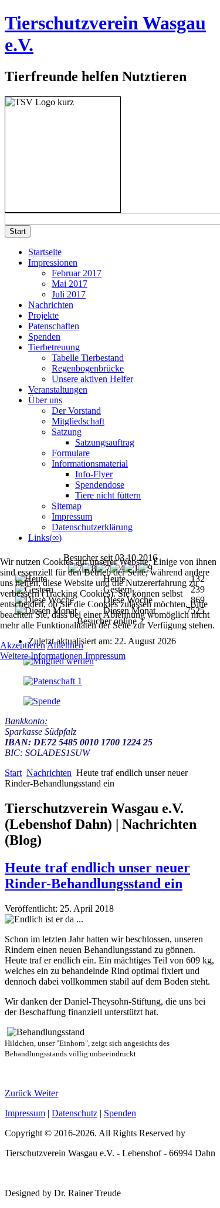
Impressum (105, 656)
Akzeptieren (22, 645)
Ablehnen (65, 645)
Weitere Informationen (41, 656)
